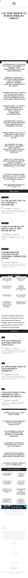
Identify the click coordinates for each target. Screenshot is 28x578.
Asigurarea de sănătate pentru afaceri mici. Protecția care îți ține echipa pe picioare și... (7, 304)
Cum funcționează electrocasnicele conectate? (11, 343)
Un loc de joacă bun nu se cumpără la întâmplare (13, 203)
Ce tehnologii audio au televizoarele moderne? (13, 369)
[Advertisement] (14, 45)
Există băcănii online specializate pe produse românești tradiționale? (14, 454)
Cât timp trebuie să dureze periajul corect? (14, 16)
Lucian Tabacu (7, 262)
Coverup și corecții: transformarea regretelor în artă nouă (21, 288)
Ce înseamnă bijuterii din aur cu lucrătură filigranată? (14, 422)
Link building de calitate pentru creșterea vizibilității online (13, 255)
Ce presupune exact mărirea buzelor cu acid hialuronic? (21, 302)
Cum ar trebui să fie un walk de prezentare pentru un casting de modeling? (14, 433)
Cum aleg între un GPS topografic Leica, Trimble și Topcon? (13, 394)
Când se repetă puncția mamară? (7, 295)
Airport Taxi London (8, 511)
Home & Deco (5, 197)
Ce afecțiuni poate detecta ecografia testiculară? (21, 296)
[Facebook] (14, 560)
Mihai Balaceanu (7, 208)
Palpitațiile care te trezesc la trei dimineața (21, 279)
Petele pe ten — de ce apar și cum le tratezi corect (7, 287)
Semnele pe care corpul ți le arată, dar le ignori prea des (7, 279)
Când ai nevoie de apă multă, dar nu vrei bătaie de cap (12, 228)
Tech (3, 337)
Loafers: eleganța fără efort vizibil (14, 413)
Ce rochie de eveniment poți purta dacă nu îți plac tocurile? (14, 444)
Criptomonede (8, 514)
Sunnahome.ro (22, 572)
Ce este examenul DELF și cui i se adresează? (14, 464)
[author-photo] (2, 208)
